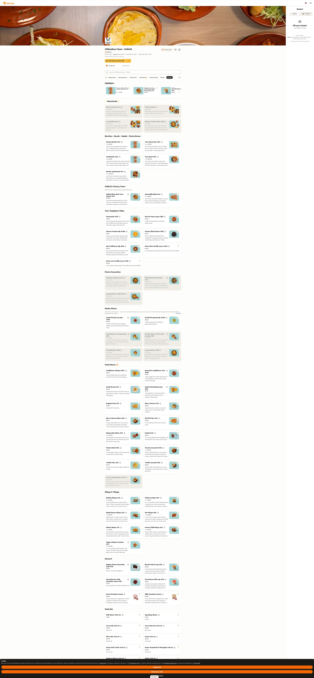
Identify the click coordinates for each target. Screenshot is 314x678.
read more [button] (178, 313)
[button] (7, 3)
